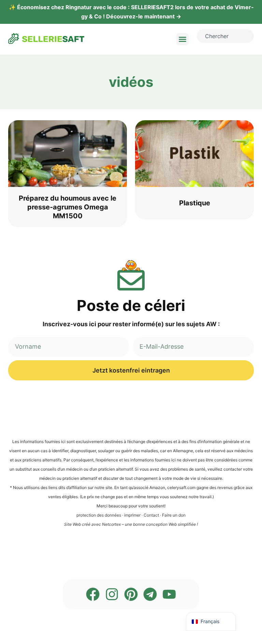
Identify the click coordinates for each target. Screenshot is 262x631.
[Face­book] (93, 594)
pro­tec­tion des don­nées (98, 515)
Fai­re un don (174, 515)
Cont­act (151, 515)
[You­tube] (169, 594)
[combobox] (225, 36)
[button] (182, 39)
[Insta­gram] (112, 594)
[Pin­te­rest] (131, 594)
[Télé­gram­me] (150, 594)
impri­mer (132, 515)
